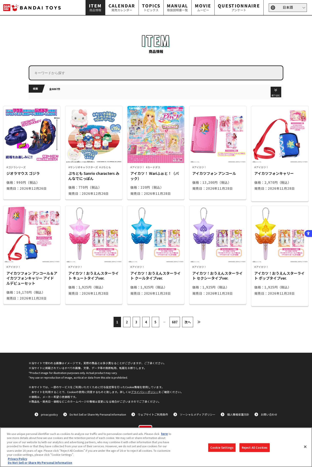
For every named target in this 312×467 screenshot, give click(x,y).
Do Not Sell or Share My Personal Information (98, 414)
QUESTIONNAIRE (239, 7)
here (164, 434)
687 (175, 322)
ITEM (95, 7)
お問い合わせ (269, 414)
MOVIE (203, 7)
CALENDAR (121, 7)
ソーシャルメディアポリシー (197, 414)
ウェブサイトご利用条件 (153, 414)
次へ (187, 322)
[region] (156, 447)
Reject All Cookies (254, 448)
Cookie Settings (221, 448)
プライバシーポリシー (145, 392)
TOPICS (151, 7)
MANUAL (177, 7)
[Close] (305, 446)
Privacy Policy (17, 459)
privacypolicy (49, 414)
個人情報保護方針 (238, 414)
